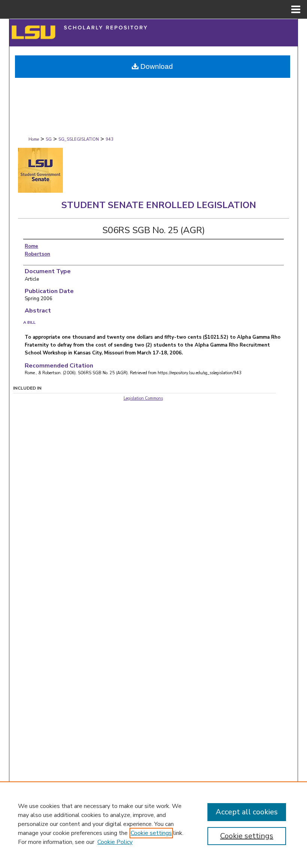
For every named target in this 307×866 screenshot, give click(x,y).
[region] (153, 823)
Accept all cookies (247, 812)
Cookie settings (151, 833)
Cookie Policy (115, 842)
